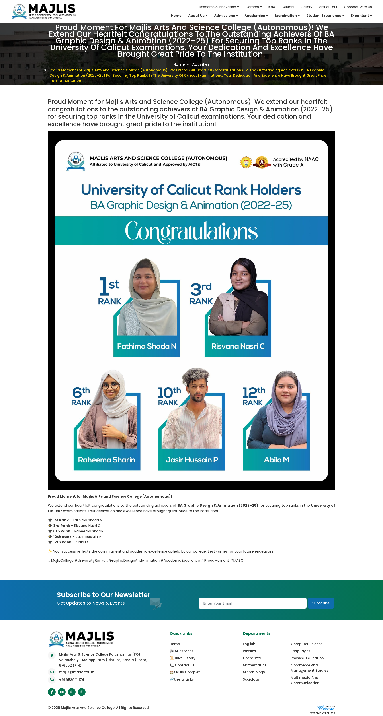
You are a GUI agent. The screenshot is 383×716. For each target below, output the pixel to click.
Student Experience (323, 15)
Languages (301, 651)
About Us (196, 15)
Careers (252, 6)
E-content (360, 15)
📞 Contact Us (182, 665)
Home (176, 15)
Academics (254, 15)
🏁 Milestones (181, 651)
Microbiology (254, 672)
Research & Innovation (217, 6)
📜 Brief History (182, 658)
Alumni (288, 6)
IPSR (332, 713)
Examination (285, 15)
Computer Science (306, 644)
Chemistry (252, 658)
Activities (201, 64)
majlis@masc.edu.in (76, 672)
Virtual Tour (328, 6)
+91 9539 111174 (71, 679)
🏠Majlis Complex (185, 672)
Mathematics (254, 665)
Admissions (224, 15)
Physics (249, 651)
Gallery (306, 6)
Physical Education (307, 658)
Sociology (251, 679)
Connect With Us (358, 6)
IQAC (272, 6)
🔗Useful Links (182, 679)
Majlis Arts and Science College (88, 707)
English (249, 644)
